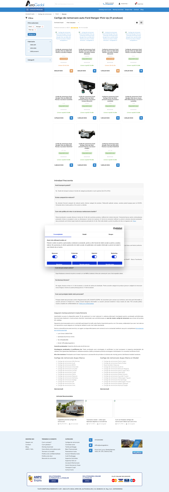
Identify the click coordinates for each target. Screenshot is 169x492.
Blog (141, 9)
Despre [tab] (111, 234)
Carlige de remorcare (72, 442)
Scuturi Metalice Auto (72, 454)
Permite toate (110, 264)
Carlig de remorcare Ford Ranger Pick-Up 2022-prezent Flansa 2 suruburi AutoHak (110, 99)
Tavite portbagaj (70, 447)
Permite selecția (84, 264)
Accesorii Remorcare (72, 463)
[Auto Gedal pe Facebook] (131, 444)
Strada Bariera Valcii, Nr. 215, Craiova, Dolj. (105, 450)
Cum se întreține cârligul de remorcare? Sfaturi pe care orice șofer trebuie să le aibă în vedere (97, 420)
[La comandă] (71, 71)
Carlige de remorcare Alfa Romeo (69, 361)
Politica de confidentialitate (86, 303)
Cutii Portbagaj (70, 456)
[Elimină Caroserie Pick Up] (35, 29)
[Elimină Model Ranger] (42, 26)
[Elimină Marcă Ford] (33, 26)
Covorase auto (70, 444)
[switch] (74, 257)
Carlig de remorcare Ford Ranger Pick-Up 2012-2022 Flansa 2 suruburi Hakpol (133, 51)
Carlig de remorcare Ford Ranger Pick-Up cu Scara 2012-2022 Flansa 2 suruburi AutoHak (133, 99)
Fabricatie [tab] (31, 41)
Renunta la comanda (49, 458)
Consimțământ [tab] (58, 234)
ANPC (27, 449)
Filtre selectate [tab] (33, 23)
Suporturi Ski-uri (70, 460)
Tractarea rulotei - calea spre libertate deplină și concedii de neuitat (68, 420)
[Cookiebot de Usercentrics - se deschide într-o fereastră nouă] (114, 228)
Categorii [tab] (31, 60)
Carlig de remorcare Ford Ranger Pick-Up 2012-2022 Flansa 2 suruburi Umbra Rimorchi (110, 52)
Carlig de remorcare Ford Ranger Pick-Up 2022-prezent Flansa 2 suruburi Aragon (87, 146)
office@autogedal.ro (100, 445)
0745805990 (109, 4)
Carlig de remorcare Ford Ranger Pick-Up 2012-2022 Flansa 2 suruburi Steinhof (110, 145)
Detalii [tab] (85, 234)
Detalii (54, 481)
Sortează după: (59, 22)
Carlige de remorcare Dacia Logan (115, 361)
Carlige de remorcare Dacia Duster (115, 363)
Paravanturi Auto (71, 451)
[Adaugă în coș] (94, 71)
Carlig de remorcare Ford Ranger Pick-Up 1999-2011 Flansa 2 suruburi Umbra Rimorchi (87, 52)
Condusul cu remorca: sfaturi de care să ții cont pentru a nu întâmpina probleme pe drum (127, 420)
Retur (134, 221)
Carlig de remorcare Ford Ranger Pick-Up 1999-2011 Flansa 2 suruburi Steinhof (63, 145)
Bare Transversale (71, 449)
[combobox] (77, 4)
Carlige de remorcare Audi (66, 363)
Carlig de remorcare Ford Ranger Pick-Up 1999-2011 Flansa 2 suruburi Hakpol (64, 51)
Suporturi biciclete (71, 458)
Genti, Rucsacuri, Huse (72, 465)
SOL (32, 449)
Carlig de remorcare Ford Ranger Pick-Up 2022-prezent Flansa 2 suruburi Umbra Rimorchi (87, 99)
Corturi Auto (69, 470)
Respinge (59, 264)
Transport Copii (70, 467)
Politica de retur (47, 456)
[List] (141, 22)
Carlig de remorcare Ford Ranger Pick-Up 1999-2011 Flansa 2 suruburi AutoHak (63, 98)
